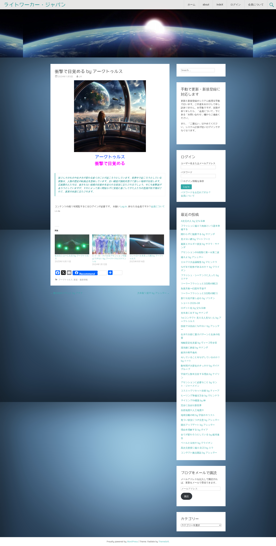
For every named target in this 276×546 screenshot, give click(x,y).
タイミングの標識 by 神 (193, 400)
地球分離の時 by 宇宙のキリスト (198, 415)
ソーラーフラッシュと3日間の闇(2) (199, 283)
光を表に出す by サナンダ (194, 313)
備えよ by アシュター (192, 257)
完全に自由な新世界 (191, 405)
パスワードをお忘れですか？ (196, 192)
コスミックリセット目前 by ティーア (200, 391)
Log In (123, 206)
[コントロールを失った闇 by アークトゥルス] (147, 244)
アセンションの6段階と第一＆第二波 (200, 252)
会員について (256, 4)
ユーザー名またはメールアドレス (198, 163)
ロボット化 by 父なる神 (193, 308)
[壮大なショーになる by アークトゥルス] (72, 244)
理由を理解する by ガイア (194, 430)
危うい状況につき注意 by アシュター (200, 420)
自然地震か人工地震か (192, 410)
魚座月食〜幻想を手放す (193, 288)
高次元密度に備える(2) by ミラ (197, 448)
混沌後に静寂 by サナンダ (194, 347)
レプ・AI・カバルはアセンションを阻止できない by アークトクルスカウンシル (109, 258)
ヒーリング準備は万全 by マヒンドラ (200, 395)
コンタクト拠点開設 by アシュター (199, 453)
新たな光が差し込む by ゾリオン (198, 298)
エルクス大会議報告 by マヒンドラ (199, 262)
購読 (186, 496)
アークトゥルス (66, 280)
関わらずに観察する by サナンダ (198, 234)
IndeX (219, 4)
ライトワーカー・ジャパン (35, 4)
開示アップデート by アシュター (198, 425)
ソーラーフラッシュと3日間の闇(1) (199, 293)
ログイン (235, 4)
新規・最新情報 (81, 280)
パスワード (186, 172)
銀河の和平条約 (189, 352)
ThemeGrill (164, 542)
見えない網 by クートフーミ (195, 239)
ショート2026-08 (190, 303)
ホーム (191, 4)
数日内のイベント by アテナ (66, 293)
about (206, 4)
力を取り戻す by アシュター (153, 293)
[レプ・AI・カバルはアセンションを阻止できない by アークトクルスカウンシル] (109, 244)
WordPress (132, 542)
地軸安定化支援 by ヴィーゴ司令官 (199, 343)
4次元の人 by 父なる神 (193, 221)
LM (80, 77)
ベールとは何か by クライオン (196, 443)
